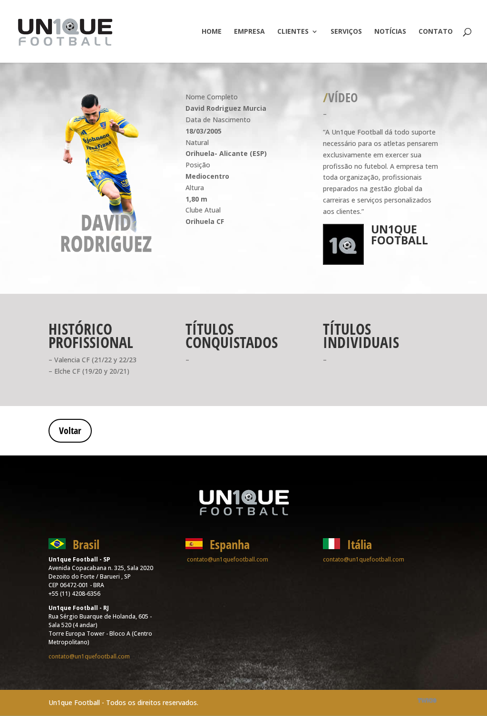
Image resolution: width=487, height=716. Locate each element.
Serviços (346, 32)
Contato (436, 32)
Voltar (70, 430)
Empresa (249, 32)
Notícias (390, 32)
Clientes (293, 32)
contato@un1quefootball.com (89, 656)
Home (212, 32)
